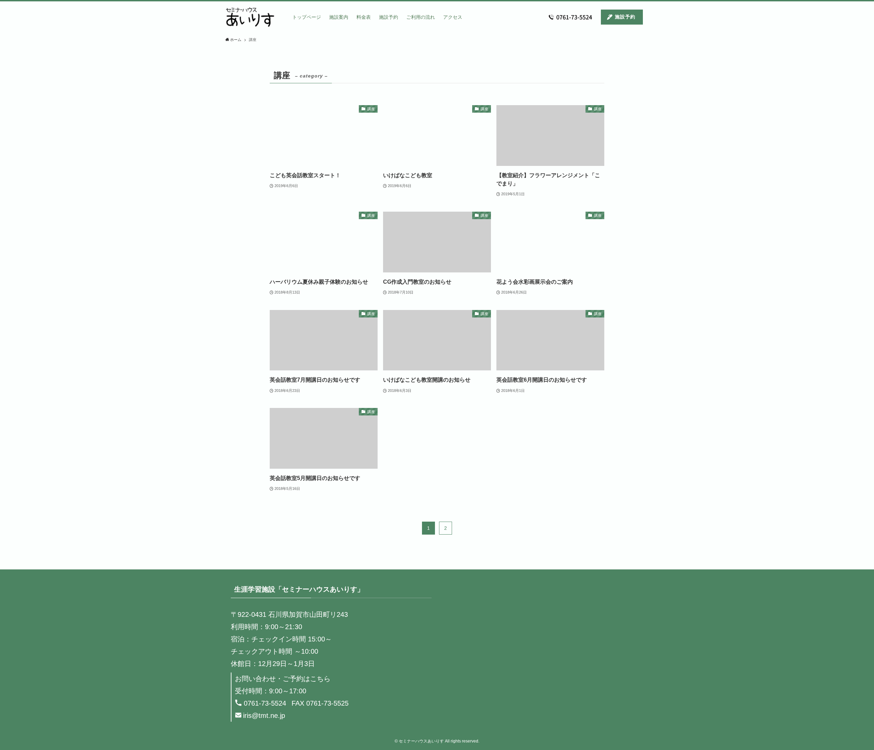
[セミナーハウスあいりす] (249, 17)
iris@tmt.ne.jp (264, 715)
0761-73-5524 (265, 703)
